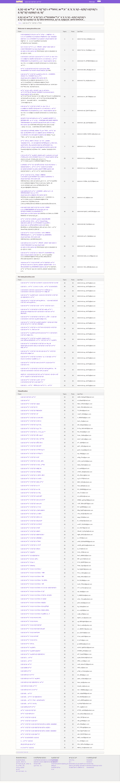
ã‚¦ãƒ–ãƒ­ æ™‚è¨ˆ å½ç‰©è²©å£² (29, 636)
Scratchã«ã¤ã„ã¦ (20, 760)
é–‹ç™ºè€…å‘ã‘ (20, 765)
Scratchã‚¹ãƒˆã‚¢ (55, 767)
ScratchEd (89, 760)
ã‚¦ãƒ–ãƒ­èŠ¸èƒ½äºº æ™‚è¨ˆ (28, 707)
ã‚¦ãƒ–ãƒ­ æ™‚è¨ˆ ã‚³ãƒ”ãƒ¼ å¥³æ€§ (30, 472)
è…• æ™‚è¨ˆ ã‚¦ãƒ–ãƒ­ (27, 741)
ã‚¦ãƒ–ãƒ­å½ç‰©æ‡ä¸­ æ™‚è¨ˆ (29, 686)
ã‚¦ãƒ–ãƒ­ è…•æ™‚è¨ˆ (26, 661)
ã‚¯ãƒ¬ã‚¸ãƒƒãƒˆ (20, 767)
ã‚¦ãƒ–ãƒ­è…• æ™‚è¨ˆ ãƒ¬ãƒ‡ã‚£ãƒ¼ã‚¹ (31, 697)
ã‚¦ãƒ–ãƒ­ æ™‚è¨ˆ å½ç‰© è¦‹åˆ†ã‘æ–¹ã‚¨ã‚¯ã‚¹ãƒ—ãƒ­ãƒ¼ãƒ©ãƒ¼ (38, 587)
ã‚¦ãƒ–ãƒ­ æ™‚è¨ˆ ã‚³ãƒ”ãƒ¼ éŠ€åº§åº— (32, 538)
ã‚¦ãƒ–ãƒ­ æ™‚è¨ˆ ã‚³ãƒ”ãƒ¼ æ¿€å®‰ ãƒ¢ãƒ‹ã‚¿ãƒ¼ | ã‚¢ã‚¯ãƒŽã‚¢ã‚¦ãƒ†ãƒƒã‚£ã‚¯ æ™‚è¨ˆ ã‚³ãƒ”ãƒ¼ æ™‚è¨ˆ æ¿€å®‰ (39, 339)
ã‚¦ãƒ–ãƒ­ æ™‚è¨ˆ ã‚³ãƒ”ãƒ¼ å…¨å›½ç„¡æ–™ (33, 432)
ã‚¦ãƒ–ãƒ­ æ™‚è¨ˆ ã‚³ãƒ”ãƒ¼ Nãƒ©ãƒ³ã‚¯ (32, 410)
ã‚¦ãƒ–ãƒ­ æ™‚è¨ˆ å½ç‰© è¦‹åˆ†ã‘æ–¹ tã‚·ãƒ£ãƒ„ (34, 580)
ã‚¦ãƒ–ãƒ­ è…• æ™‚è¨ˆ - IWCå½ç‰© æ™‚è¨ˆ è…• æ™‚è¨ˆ (36, 385)
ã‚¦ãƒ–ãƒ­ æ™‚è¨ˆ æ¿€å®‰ (28, 647)
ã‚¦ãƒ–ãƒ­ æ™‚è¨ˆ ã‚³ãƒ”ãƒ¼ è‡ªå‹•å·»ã (31, 517)
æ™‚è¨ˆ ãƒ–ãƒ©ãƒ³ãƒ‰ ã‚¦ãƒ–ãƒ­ (30, 737)
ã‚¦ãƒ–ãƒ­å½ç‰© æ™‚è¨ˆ (27, 675)
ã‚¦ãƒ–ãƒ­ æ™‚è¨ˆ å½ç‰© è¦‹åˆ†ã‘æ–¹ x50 (32, 584)
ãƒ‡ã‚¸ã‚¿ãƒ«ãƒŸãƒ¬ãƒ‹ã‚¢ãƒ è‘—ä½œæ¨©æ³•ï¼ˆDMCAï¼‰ (78, 766)
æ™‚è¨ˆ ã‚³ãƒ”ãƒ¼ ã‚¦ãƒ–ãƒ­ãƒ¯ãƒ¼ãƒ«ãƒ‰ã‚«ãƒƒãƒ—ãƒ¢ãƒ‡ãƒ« (39, 731)
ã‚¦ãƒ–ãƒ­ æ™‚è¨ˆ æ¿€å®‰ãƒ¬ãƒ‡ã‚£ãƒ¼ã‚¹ (33, 654)
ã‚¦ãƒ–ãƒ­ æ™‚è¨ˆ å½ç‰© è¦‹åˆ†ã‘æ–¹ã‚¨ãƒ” (33, 591)
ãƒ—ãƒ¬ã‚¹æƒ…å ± (21, 771)
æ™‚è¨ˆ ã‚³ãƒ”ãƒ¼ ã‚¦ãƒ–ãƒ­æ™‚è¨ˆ (30, 734)
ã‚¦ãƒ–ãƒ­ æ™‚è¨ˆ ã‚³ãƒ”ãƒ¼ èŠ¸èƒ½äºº (31, 521)
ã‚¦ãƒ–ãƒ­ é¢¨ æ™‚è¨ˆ (26, 664)
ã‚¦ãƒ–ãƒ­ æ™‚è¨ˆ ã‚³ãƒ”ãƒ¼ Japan (62, 2)
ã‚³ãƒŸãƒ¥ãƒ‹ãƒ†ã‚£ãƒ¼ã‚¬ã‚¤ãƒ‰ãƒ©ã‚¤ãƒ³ (46, 760)
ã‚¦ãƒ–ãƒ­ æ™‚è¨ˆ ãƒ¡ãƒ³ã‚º (28, 552)
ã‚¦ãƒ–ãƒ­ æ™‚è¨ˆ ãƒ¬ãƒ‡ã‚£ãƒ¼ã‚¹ (30, 555)
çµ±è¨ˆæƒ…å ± (38, 765)
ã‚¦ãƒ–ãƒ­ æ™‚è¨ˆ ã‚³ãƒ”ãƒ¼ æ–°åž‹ (30, 489)
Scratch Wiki (37, 763)
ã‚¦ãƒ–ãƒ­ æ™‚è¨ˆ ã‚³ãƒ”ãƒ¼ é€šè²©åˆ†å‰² (32, 534)
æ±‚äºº (18, 769)
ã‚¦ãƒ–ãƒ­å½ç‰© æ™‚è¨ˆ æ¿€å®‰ (30, 678)
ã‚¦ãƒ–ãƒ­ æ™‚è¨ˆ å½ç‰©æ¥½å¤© (30, 632)
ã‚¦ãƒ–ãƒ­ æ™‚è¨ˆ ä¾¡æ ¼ (28, 562)
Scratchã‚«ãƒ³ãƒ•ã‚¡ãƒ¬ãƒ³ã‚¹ (94, 765)
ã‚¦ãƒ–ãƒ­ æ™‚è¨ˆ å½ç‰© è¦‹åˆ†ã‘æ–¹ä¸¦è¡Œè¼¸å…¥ (35, 614)
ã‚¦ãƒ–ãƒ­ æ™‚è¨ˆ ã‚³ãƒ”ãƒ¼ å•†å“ (30, 457)
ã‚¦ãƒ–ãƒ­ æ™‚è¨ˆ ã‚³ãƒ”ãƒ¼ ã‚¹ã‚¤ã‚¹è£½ (32, 417)
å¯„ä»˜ (52, 769)
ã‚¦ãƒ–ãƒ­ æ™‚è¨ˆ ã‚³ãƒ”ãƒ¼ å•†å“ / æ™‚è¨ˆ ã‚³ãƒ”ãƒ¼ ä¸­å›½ (37, 305)
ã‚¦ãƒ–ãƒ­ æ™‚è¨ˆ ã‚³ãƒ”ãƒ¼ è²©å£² (30, 528)
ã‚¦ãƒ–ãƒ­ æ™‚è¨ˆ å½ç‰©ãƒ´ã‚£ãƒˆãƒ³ (31, 625)
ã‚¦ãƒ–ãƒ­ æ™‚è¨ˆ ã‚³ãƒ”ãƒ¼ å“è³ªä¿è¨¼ (32, 453)
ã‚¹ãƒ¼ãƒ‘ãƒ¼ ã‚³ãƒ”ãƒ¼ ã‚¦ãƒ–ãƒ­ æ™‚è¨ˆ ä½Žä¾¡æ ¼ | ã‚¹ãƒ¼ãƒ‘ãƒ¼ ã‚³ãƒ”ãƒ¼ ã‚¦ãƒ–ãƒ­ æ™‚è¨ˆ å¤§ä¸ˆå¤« (36, 290)
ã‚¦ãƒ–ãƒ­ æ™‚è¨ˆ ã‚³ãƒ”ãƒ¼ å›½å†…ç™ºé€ (33, 465)
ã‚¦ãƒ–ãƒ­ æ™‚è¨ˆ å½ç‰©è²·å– (29, 640)
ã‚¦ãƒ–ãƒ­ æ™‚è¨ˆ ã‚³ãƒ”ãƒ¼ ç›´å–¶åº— (31, 513)
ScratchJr (89, 762)
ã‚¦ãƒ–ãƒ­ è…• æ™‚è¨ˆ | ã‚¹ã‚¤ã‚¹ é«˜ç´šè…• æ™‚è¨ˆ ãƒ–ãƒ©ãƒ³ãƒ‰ (39, 286)
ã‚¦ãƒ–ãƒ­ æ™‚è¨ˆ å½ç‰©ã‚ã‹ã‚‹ (29, 621)
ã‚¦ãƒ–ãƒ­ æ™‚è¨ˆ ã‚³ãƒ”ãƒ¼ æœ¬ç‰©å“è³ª (33, 500)
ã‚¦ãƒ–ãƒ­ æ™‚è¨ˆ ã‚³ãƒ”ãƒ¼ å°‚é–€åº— (31, 478)
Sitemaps (92, 2)
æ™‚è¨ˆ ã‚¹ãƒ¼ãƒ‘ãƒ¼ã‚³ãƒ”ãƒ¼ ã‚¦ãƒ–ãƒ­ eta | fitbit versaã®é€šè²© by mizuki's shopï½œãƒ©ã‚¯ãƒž (35, 69)
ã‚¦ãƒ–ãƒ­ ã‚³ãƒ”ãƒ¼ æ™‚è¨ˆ (33, 2)
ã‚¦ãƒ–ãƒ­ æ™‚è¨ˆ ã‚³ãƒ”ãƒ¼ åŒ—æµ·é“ (32, 435)
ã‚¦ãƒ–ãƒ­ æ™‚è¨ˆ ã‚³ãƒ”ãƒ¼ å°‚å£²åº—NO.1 (33, 475)
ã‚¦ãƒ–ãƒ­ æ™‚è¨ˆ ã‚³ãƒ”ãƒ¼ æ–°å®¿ (31, 493)
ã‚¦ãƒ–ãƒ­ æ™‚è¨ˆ (47, 2)
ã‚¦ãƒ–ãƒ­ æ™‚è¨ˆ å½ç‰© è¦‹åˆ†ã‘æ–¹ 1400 (32, 573)
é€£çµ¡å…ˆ (54, 765)
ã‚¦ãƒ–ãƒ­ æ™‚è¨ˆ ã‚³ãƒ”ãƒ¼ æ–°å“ (30, 485)
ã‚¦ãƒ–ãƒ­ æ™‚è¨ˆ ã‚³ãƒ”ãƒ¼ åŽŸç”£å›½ (32, 442)
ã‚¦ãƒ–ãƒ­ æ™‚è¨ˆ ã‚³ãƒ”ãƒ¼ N (79, 2)
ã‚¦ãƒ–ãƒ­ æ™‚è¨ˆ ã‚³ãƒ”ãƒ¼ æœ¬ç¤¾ (31, 503)
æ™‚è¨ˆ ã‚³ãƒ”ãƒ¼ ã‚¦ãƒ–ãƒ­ (28, 717)
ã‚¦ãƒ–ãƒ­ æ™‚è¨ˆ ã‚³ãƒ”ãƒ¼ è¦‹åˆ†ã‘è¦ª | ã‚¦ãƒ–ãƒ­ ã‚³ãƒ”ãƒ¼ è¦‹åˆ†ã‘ (39, 283)
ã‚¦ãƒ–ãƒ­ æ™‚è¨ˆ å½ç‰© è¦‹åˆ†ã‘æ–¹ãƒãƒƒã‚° (33, 602)
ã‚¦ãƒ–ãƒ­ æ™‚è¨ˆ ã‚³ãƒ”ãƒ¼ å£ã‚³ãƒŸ (31, 446)
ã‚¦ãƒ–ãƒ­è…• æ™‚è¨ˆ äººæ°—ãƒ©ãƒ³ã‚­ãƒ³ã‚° (33, 700)
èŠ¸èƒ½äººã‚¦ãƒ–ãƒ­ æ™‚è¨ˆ (28, 744)
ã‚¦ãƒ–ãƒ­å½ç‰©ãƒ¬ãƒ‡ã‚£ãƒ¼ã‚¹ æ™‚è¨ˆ (32, 682)
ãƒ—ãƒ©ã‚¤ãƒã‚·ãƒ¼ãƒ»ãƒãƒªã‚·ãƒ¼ (78, 762)
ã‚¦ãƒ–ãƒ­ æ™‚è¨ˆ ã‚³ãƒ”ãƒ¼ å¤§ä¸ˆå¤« (31, 468)
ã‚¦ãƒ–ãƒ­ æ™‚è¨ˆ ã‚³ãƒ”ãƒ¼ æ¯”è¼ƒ (31, 507)
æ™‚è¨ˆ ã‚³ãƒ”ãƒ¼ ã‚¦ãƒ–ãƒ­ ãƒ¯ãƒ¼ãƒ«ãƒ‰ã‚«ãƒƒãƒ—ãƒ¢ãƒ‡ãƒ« (39, 724)
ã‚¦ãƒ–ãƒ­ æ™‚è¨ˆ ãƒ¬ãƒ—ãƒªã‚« (29, 559)
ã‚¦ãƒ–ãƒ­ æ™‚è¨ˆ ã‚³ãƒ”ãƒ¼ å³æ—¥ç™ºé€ (32, 439)
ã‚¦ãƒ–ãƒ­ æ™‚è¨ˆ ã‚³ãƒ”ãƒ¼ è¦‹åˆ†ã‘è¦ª (31, 524)
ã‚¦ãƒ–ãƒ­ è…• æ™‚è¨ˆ (27, 657)
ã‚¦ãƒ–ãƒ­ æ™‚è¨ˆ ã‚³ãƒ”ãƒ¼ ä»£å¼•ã (31, 421)
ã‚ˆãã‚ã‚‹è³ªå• (54, 762)
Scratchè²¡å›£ (90, 767)
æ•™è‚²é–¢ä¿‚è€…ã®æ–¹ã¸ (23, 763)
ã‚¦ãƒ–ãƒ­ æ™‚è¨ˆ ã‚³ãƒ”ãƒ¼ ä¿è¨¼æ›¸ (31, 425)
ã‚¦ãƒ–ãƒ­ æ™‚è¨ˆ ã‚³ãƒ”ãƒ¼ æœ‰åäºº (31, 496)
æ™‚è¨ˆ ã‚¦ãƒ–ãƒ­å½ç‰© (27, 713)
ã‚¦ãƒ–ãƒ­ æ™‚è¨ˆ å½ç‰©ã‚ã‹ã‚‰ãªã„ (31, 617)
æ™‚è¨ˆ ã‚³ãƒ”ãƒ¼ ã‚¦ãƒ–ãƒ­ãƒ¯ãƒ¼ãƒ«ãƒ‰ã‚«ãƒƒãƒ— (36, 727)
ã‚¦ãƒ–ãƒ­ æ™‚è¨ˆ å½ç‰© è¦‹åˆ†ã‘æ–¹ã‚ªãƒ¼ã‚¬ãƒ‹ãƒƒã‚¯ (36, 595)
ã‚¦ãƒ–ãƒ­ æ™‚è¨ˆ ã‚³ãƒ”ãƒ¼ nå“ (29, 414)
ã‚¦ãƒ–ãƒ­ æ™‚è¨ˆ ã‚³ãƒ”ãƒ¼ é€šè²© (30, 531)
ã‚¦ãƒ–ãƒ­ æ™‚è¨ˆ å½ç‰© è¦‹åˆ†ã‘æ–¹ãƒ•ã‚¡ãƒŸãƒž (35, 606)
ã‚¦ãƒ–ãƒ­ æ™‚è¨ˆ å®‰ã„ (27, 644)
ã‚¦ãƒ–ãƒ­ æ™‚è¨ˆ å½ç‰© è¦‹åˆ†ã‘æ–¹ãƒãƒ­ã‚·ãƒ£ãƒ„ (35, 610)
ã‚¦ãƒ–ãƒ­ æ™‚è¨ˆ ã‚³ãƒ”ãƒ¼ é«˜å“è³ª (31, 545)
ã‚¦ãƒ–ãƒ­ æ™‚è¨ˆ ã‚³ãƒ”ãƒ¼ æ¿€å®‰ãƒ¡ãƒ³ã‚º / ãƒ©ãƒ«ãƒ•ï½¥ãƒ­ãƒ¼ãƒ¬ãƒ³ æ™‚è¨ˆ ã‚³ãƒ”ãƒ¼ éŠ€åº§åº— (39, 323)
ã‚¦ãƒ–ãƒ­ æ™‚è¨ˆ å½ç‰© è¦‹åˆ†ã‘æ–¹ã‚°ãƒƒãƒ (33, 599)
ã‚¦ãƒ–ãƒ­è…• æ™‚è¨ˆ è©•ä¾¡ (29, 703)
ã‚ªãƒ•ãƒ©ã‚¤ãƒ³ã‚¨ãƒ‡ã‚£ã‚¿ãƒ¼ (60, 763)
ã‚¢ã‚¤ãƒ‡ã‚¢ (54, 760)
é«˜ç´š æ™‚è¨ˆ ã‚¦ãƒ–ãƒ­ (27, 747)
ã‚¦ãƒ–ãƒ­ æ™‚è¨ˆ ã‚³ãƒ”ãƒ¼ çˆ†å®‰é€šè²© (33, 510)
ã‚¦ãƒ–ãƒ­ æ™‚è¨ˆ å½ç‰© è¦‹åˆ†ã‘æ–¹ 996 (32, 576)
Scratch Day (90, 763)
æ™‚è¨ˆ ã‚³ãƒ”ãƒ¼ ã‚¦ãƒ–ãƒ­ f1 (29, 721)
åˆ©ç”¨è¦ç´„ (72, 760)
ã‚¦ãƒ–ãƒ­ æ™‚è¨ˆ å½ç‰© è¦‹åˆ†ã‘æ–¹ (31, 569)
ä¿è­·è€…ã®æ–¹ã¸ (21, 762)
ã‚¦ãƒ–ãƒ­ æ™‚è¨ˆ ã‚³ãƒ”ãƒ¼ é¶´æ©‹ (30, 549)
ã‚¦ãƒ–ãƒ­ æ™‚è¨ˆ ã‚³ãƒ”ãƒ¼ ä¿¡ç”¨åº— (31, 428)
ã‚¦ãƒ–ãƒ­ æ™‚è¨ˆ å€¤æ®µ (28, 565)
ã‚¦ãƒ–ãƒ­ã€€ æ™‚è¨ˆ (26, 667)
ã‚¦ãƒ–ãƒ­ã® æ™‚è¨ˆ (26, 671)
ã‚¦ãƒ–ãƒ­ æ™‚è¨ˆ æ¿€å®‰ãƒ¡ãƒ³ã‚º (30, 651)
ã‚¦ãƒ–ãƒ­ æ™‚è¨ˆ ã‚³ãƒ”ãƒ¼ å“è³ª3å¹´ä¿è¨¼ (33, 450)
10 (27, 752)
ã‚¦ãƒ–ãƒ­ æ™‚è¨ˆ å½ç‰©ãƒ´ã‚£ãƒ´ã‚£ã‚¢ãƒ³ (33, 629)
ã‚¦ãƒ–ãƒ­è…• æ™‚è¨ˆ (26, 693)
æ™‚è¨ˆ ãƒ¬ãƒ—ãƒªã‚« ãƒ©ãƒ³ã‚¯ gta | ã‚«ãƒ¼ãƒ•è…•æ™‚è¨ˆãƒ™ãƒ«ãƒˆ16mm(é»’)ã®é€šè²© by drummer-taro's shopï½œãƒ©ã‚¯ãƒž (37, 92)
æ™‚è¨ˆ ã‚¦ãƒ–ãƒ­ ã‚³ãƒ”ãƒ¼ (28, 710)
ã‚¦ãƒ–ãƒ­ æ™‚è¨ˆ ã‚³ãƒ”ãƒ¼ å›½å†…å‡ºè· (32, 461)
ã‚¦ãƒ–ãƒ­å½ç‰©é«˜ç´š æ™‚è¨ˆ (29, 689)
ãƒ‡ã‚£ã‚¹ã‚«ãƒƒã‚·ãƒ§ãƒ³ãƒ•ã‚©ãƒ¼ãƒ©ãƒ (45, 762)
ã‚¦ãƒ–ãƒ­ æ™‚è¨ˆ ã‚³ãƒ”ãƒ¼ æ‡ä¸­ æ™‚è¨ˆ (32, 482)
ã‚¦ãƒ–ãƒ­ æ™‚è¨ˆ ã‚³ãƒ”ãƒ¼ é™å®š (30, 541)
